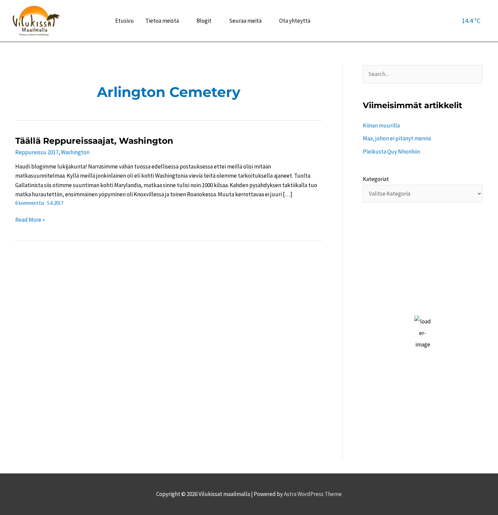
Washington (75, 152)
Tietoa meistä (162, 20)
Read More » (30, 220)
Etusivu (124, 20)
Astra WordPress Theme (313, 494)
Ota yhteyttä (294, 20)
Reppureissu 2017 (36, 152)
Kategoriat (376, 179)
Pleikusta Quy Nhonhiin (391, 151)
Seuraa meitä (245, 20)
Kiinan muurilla (381, 125)
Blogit (203, 20)
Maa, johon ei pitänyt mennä (397, 138)
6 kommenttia (29, 203)
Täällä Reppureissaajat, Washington (94, 141)
